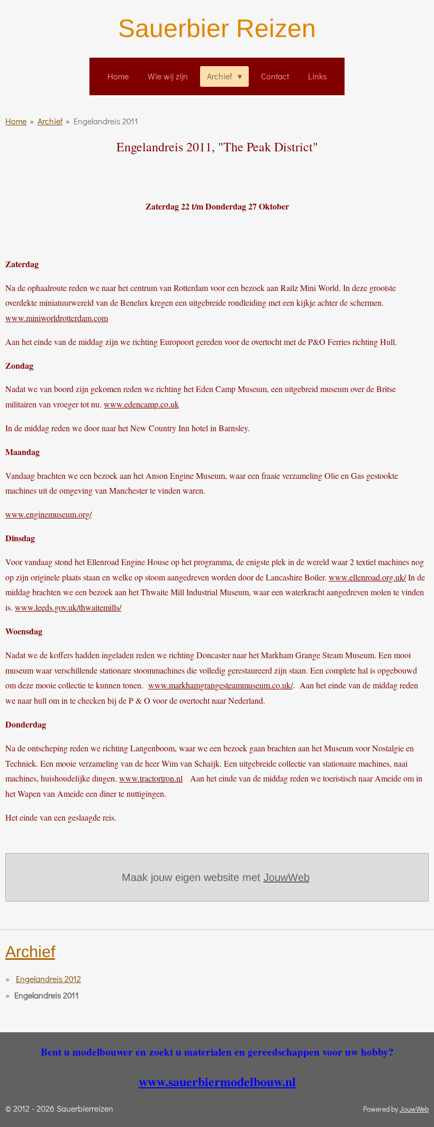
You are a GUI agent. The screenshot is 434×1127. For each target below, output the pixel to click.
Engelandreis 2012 (48, 978)
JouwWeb (287, 877)
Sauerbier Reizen (217, 28)
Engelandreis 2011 (106, 120)
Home (15, 120)
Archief (50, 120)
